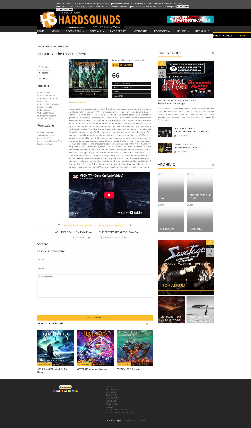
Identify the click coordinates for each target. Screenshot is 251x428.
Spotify (44, 79)
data (115, 65)
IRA (162, 198)
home (40, 31)
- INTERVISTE (111, 401)
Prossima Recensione (112, 225)
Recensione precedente (78, 225)
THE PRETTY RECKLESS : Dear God (119, 232)
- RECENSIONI (111, 389)
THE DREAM (167, 229)
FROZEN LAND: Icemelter (129, 369)
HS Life (181, 31)
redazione (202, 31)
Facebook (45, 73)
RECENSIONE (79, 237)
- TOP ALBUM (111, 395)
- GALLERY (110, 407)
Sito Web (45, 67)
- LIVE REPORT (112, 398)
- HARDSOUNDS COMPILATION (119, 413)
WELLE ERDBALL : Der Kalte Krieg (73, 232)
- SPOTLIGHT (111, 392)
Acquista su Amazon (77, 102)
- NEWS (108, 386)
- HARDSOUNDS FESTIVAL (117, 410)
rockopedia (162, 31)
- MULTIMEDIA (111, 404)
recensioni (73, 31)
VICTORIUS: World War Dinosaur (92, 369)
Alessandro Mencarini (133, 60)
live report (118, 31)
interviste (140, 31)
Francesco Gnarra (129, 421)
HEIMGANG (195, 229)
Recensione (44, 364)
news (55, 31)
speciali (95, 31)
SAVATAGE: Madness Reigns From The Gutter (186, 266)
